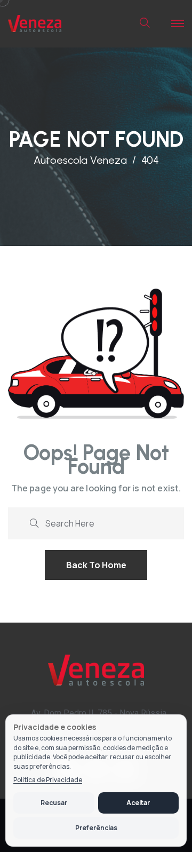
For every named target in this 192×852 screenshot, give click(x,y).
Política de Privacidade (47, 780)
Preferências (96, 827)
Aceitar (138, 802)
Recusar (54, 802)
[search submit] (34, 522)
